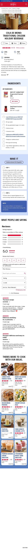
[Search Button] (26, 4)
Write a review (20, 48)
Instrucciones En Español (14, 162)
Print (15, 43)
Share (23, 43)
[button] (4, 75)
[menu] (2, 5)
